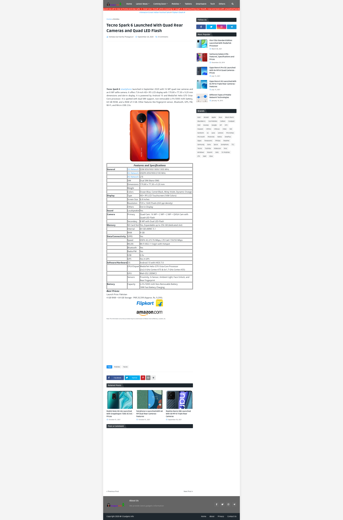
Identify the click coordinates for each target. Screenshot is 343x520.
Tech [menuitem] (212, 4)
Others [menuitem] (222, 4)
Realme (226, 141)
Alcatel (206, 117)
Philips (217, 141)
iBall (204, 156)
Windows (200, 152)
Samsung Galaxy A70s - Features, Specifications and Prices (221, 56)
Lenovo (220, 133)
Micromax (230, 133)
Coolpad (231, 121)
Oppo (199, 141)
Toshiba (208, 148)
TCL (233, 145)
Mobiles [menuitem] (175, 4)
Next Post (188, 491)
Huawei (200, 129)
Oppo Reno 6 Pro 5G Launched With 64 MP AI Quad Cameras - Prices (222, 70)
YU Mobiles (226, 152)
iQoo (211, 156)
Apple (214, 117)
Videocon (217, 148)
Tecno (125, 367)
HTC (226, 125)
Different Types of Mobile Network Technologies (220, 96)
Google (214, 125)
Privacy (221, 516)
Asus (220, 117)
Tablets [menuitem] (188, 4)
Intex (224, 129)
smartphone (126, 89)
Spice (216, 145)
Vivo (225, 148)
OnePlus (228, 137)
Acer (199, 117)
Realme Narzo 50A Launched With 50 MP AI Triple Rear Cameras (178, 414)
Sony (209, 145)
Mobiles (116, 19)
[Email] (148, 377)
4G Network (133, 176)
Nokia (219, 137)
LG (207, 133)
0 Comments (163, 37)
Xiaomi (209, 152)
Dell (198, 125)
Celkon (222, 121)
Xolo (217, 152)
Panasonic (208, 141)
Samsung (200, 145)
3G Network (133, 173)
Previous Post (113, 491)
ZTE (198, 156)
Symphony (225, 145)
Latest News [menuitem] (142, 4)
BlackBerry (201, 121)
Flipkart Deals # (170, 12)
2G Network (133, 169)
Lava (213, 133)
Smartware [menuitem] (201, 4)
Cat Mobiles (212, 121)
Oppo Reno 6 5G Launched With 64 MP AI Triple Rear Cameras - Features (222, 84)
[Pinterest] (143, 377)
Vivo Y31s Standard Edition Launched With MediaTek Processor (220, 43)
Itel (231, 129)
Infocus (217, 129)
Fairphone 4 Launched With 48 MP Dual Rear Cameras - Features (149, 414)
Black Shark (229, 117)
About (212, 516)
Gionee (206, 125)
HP (221, 125)
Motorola (211, 137)
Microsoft (201, 137)
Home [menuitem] (129, 4)
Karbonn (200, 133)
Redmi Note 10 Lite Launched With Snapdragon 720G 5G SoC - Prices (120, 414)
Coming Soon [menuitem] (159, 4)
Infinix (208, 129)
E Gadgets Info (128, 516)
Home (109, 19)
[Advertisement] (150, 63)
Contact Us (231, 516)
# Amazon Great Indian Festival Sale (146, 12)
